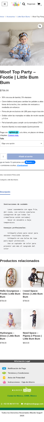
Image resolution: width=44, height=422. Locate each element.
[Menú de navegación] (5, 4)
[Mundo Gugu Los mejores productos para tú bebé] (16, 4)
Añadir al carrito (26, 156)
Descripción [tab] (5, 192)
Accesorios (10, 17)
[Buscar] (23, 3)
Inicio (2, 17)
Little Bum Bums (23, 17)
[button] (40, 26)
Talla (2, 139)
